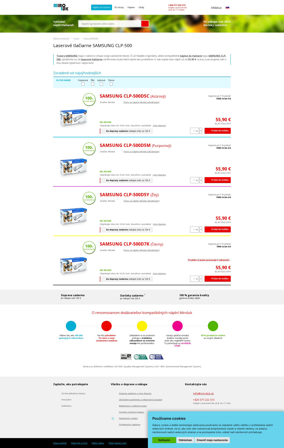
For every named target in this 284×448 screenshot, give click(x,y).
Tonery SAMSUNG (90, 38)
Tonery (76, 38)
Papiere (131, 7)
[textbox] (110, 24)
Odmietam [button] (185, 440)
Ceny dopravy (159, 125)
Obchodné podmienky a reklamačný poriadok (140, 399)
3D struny (119, 7)
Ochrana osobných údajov (131, 412)
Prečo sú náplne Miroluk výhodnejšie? (141, 102)
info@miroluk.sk (203, 393)
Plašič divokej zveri (117, 443)
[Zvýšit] (200, 129)
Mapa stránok (60, 443)
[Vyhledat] (145, 24)
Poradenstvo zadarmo (129, 424)
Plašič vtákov (98, 443)
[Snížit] (200, 132)
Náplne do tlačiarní (101, 7)
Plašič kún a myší (79, 443)
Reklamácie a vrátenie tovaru (133, 405)
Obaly (141, 7)
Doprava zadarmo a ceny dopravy (135, 393)
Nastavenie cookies (128, 418)
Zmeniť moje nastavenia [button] (212, 440)
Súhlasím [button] (164, 440)
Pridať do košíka (220, 130)
